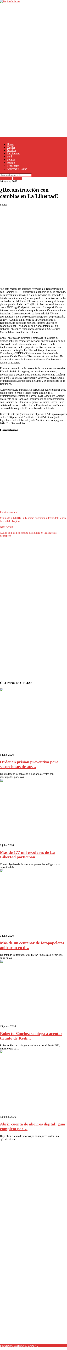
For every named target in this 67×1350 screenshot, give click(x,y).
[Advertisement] (33, 36)
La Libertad (13, 153)
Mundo (11, 162)
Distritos (11, 150)
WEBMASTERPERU (26, 1345)
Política (11, 159)
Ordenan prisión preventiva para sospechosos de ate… (29, 764)
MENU (4, 138)
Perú (9, 156)
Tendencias (13, 165)
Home (10, 144)
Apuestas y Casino (17, 168)
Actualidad (6, 178)
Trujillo (11, 147)
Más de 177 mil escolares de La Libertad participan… (27, 854)
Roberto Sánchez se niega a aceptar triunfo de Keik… (31, 1035)
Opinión (17, 178)
